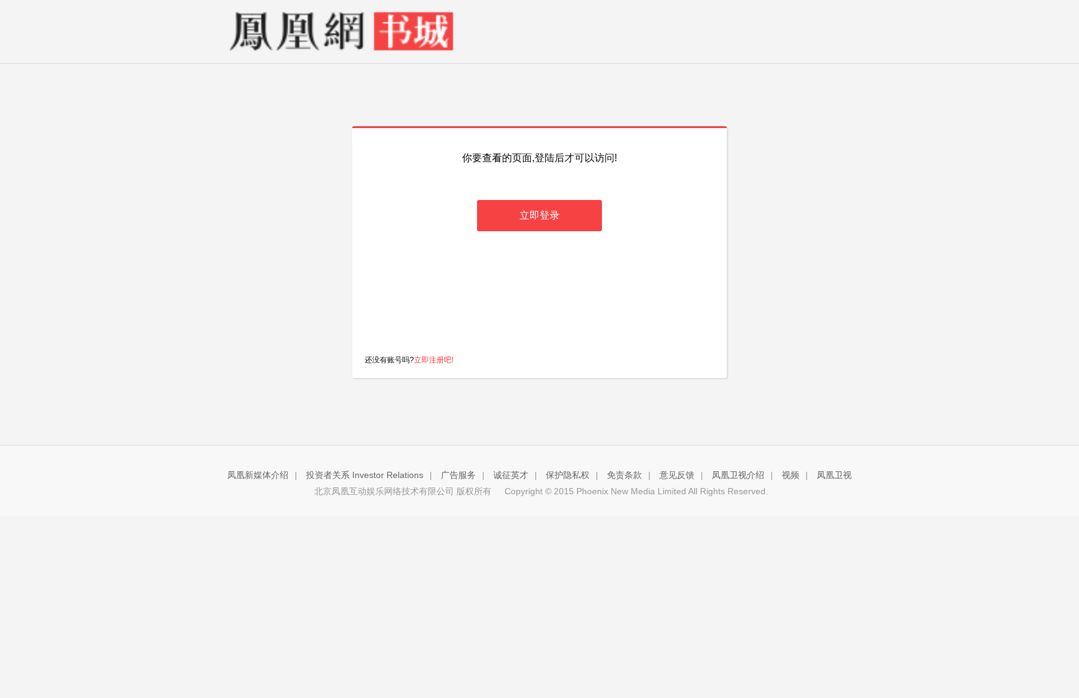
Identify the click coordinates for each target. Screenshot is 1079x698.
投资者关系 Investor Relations (364, 475)
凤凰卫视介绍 (738, 475)
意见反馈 (676, 475)
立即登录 (539, 215)
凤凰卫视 (834, 475)
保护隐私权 (567, 475)
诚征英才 (510, 475)
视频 (790, 475)
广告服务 (458, 475)
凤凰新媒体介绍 (257, 475)
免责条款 (624, 475)
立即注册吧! (433, 360)
